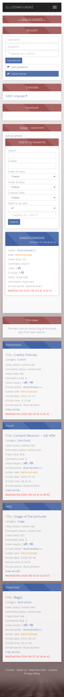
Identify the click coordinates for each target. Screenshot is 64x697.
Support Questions (32, 237)
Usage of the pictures (30, 516)
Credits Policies (25, 355)
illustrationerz (25, 250)
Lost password (19, 67)
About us (22, 670)
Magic (18, 597)
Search (14, 222)
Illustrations (24, 602)
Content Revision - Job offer (35, 436)
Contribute (23, 440)
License (52, 670)
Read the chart (37, 670)
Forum (24, 128)
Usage (21, 521)
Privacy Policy (32, 673)
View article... (13, 409)
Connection (13, 60)
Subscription (18, 73)
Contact (10, 670)
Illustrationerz (19, 7)
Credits (21, 359)
